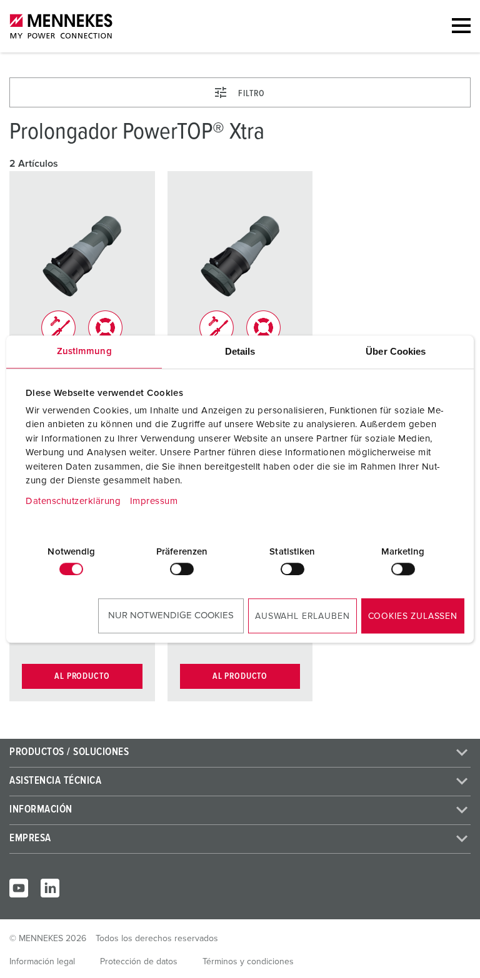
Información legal (42, 961)
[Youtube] (18, 888)
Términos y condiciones (248, 961)
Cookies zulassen (413, 616)
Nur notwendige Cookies (171, 615)
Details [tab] (240, 351)
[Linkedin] (50, 888)
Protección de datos (139, 961)
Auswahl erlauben (302, 616)
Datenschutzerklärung (73, 501)
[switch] (182, 569)
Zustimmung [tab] (84, 351)
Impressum (154, 501)
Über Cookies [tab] (396, 351)
